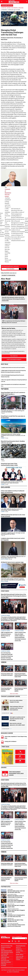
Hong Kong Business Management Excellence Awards (16, 773)
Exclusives (5, 487)
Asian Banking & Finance (7, 952)
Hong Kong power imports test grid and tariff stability (21, 690)
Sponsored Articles (7, 5)
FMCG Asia (3, 963)
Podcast (18, 959)
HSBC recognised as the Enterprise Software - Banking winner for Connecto (6, 635)
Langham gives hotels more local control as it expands (13, 539)
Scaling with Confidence (10, 741)
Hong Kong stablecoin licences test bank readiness (6, 690)
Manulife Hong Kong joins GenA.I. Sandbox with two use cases (13, 441)
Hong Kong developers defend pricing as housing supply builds (21, 675)
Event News (5, 591)
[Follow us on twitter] (15, 941)
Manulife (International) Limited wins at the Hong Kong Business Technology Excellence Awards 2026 (13, 299)
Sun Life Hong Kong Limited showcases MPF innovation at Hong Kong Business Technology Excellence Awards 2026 (7, 656)
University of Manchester (8, 275)
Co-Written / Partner (5, 615)
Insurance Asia (10, 918)
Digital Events (19, 957)
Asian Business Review (11, 894)
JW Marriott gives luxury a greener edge (12, 562)
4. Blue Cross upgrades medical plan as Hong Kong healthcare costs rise (14, 380)
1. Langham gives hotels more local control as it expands (13, 367)
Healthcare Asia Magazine (12, 923)
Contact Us (19, 949)
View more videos (14, 693)
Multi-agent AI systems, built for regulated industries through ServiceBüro (17, 719)
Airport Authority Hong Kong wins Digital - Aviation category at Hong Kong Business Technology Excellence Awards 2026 (20, 636)
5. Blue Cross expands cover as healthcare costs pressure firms (13, 385)
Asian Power (10, 889)
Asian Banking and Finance (12, 899)
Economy (3, 484)
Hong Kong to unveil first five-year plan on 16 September (13, 416)
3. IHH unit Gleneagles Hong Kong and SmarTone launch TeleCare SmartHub (12, 376)
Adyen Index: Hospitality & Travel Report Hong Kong (16, 737)
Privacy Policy (19, 950)
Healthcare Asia (5, 957)
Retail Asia (9, 913)
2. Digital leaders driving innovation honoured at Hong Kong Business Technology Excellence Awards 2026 (13, 371)
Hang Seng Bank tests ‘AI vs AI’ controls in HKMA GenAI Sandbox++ (13, 393)
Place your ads (19, 956)
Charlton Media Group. (18, 970)
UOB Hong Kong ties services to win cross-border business (13, 515)
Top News (5, 389)
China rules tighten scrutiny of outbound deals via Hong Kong (12, 491)
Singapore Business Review (12, 908)
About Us (18, 947)
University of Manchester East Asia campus (8, 192)
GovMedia (3, 965)
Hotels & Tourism (4, 559)
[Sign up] (25, 938)
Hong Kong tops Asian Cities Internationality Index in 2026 (9, 464)
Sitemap (18, 952)
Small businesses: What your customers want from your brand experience (16, 708)
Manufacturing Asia (6, 962)
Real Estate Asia (5, 960)
